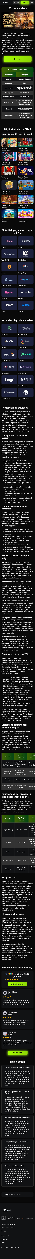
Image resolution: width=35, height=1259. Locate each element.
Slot (28, 134)
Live (12, 134)
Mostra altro (17, 1052)
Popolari (4, 134)
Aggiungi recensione (17, 984)
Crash (20, 134)
